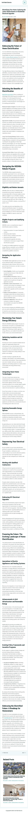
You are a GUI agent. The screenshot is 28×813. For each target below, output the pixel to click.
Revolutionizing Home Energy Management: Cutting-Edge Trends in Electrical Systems (13, 799)
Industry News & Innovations (18, 780)
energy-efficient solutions (12, 57)
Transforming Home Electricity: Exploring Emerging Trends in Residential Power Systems (14, 777)
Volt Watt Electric (7, 2)
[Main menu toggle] (24, 2)
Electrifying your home (7, 94)
